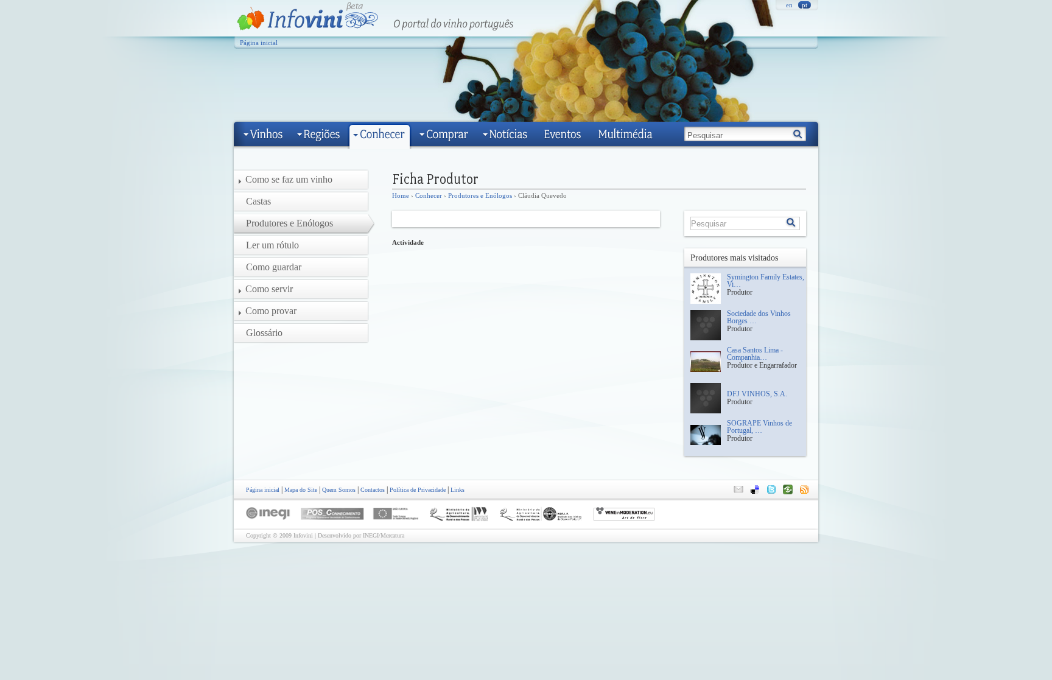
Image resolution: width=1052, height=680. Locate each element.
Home (400, 195)
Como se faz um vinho (288, 179)
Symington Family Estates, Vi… (765, 281)
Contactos (372, 489)
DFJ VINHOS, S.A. (757, 394)
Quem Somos (339, 489)
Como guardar (273, 267)
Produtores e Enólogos (480, 195)
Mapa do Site (300, 489)
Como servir (269, 289)
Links (458, 489)
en (789, 5)
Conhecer (428, 195)
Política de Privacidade (418, 489)
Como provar (270, 311)
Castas (258, 201)
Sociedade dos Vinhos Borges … (759, 317)
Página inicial (259, 42)
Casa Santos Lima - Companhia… (755, 354)
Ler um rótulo (272, 245)
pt (804, 5)
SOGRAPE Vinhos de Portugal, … (759, 427)
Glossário (264, 333)
